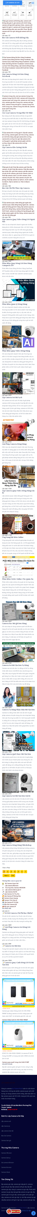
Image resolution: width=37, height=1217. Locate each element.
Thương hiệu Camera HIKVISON (15, 888)
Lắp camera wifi (6, 1121)
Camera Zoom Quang (10, 898)
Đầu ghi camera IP (9, 906)
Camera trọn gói (6, 1140)
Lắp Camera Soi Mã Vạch (12, 397)
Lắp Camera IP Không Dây (11, 896)
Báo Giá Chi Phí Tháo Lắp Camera (16, 188)
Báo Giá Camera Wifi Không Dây (15, 38)
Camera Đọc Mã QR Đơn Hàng (14, 623)
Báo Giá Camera (6, 1136)
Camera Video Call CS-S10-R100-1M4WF (15, 1020)
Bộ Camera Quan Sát (11, 883)
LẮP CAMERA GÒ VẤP (12, 2)
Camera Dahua (5, 1158)
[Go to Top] (33, 1213)
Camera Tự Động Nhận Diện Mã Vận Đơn (18, 710)
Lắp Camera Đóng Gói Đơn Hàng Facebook (15, 75)
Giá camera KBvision (7, 1162)
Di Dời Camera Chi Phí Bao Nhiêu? (17, 913)
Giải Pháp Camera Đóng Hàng (14, 444)
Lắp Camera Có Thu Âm (10, 894)
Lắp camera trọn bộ (7, 1131)
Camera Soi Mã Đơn (11, 946)
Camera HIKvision (6, 1153)
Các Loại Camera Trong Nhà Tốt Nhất (17, 113)
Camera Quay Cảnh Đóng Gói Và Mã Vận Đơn (18, 963)
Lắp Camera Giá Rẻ (11, 892)
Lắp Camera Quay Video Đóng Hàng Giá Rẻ (18, 492)
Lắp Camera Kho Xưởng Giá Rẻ (14, 147)
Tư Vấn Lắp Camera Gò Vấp (22, 1211)
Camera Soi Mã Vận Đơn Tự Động (15, 665)
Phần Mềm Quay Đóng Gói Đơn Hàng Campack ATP (17, 264)
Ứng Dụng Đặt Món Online (12, 537)
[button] (32, 2)
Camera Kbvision (6, 1167)
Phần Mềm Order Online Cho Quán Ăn (17, 579)
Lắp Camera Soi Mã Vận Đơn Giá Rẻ (16, 796)
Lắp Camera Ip (5, 1126)
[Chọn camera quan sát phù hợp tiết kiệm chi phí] (32, 9)
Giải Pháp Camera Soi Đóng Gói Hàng (16, 928)
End (13, 875)
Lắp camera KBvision (11, 885)
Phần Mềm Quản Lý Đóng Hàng (14, 304)
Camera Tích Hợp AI (9, 900)
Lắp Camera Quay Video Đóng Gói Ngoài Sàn (18, 220)
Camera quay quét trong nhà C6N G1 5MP (15, 1062)
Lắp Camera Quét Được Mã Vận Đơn (16, 754)
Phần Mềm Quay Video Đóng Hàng (16, 351)
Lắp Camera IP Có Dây (10, 902)
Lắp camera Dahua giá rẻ (13, 890)
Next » (6, 875)
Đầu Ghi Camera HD (9, 904)
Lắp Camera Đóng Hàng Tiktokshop (16, 845)
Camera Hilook (5, 1172)
